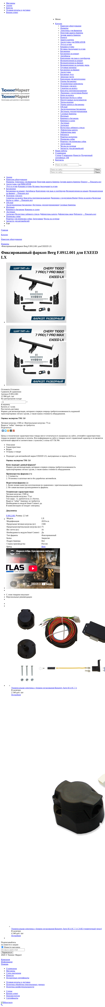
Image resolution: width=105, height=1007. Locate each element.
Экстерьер (64, 123)
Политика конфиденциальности (20, 987)
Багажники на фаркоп (69, 70)
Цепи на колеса (67, 95)
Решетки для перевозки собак (73, 141)
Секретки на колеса (68, 88)
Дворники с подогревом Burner (74, 93)
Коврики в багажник (69, 118)
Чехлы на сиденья (68, 146)
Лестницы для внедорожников (73, 111)
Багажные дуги (67, 74)
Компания (5, 959)
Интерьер (64, 116)
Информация (6, 962)
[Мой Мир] (11, 430)
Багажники (65, 51)
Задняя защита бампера (70, 35)
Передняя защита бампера (71, 33)
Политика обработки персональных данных (25, 984)
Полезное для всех (68, 86)
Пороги (63, 37)
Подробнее (16, 695)
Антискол (64, 125)
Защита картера (67, 40)
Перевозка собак (67, 139)
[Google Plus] (13, 430)
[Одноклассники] (8, 430)
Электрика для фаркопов (71, 30)
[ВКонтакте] (3, 430)
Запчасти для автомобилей (72, 148)
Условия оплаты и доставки (18, 982)
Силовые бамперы (68, 114)
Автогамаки (65, 144)
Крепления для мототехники (72, 79)
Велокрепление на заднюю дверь (74, 65)
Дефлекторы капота (69, 130)
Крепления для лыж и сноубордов (75, 58)
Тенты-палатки (67, 102)
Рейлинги (64, 134)
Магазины (10, 971)
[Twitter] (5, 430)
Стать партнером (13, 973)
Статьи (58, 155)
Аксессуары (65, 72)
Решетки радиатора (68, 137)
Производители (13, 996)
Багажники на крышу (69, 54)
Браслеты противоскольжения (73, 91)
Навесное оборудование (70, 26)
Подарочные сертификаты (17, 978)
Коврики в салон (67, 121)
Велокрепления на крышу (71, 60)
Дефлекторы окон (68, 132)
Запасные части (67, 77)
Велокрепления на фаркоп (71, 63)
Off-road (63, 107)
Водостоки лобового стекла (72, 127)
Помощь (4, 964)
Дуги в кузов (66, 44)
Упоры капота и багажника (72, 104)
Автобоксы (65, 56)
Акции (9, 177)
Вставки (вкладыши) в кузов (72, 49)
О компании (67, 155)
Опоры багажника (68, 81)
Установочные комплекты (71, 84)
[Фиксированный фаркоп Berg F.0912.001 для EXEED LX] (36, 322)
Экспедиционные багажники (73, 109)
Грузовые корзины (68, 67)
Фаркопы (64, 28)
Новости (77, 155)
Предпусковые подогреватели (73, 100)
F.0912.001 (10, 516)
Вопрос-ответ (12, 993)
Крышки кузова (67, 47)
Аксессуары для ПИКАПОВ (72, 42)
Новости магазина (12, 947)
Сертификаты (12, 998)
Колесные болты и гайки (71, 97)
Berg (43, 546)
